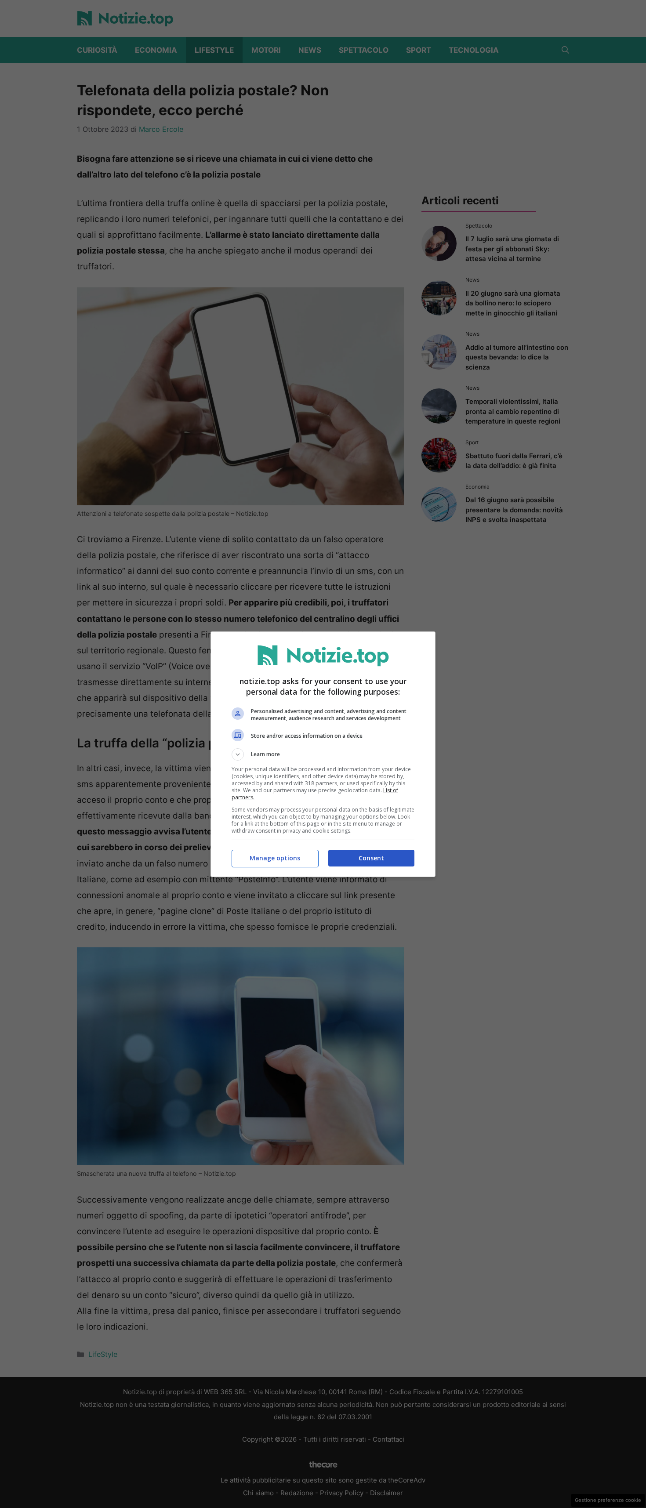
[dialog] (323, 754)
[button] (323, 754)
